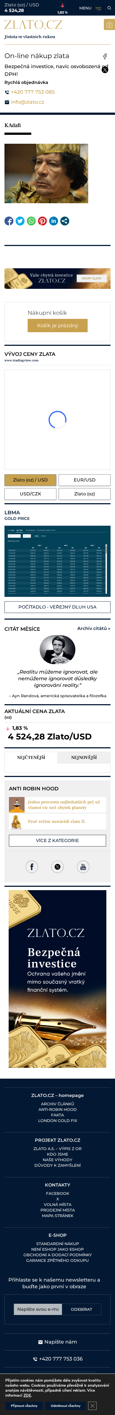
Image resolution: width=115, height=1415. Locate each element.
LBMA (17, 515)
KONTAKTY (57, 1185)
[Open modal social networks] (64, 221)
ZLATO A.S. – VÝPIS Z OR (57, 1148)
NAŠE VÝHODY (57, 1159)
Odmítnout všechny (65, 1406)
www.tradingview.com (21, 360)
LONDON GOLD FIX (57, 1120)
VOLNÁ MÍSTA (57, 1204)
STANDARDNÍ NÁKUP (57, 1243)
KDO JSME (57, 1154)
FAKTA (57, 1115)
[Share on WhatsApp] (31, 221)
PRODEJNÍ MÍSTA (57, 1210)
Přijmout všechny (24, 1406)
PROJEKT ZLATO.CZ (57, 1140)
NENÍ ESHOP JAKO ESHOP (57, 1249)
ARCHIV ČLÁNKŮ (57, 1103)
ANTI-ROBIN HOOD (58, 1109)
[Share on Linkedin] (53, 221)
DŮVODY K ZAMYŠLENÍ (57, 1165)
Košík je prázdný (57, 325)
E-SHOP (58, 1235)
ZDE (27, 1395)
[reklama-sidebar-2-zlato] (57, 979)
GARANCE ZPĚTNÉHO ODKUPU (57, 1260)
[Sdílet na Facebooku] (8, 221)
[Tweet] (20, 221)
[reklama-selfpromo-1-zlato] (57, 278)
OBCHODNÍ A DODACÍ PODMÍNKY (57, 1254)
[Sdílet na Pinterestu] (42, 221)
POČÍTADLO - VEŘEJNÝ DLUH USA (57, 607)
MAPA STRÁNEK (57, 1215)
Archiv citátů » (94, 628)
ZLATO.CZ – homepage (57, 1095)
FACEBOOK (57, 1193)
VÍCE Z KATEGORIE (57, 840)
